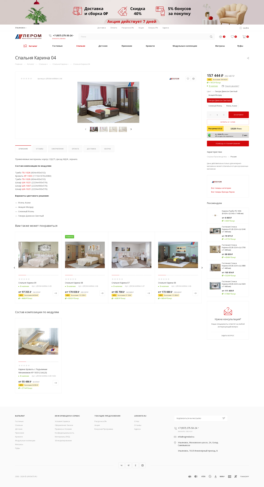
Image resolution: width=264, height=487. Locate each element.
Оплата (75, 149)
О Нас (136, 421)
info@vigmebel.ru (186, 436)
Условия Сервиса (62, 421)
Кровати (19, 436)
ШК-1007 (26, 185)
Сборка (107, 149)
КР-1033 (28, 175)
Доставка (91, 149)
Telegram (128, 465)
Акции (97, 425)
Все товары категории (221, 188)
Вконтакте (121, 465)
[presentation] (85, 129)
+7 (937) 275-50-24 (62, 35)
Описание (23, 149)
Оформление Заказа (64, 425)
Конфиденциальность (64, 433)
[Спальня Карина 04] (108, 102)
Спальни (19, 425)
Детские (18, 429)
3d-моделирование (63, 440)
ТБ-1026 (26, 172)
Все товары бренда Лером (223, 192)
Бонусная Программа (103, 429)
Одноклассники (135, 465)
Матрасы (19, 444)
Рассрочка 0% (100, 421)
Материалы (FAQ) (62, 436)
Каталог (20, 416)
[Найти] (211, 36)
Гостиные (19, 421)
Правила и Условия (63, 429)
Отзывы (39, 149)
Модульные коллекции (25, 440)
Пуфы (17, 448)
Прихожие (19, 433)
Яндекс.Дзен (142, 465)
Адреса (137, 429)
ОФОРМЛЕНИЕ (58, 149)
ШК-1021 (26, 182)
